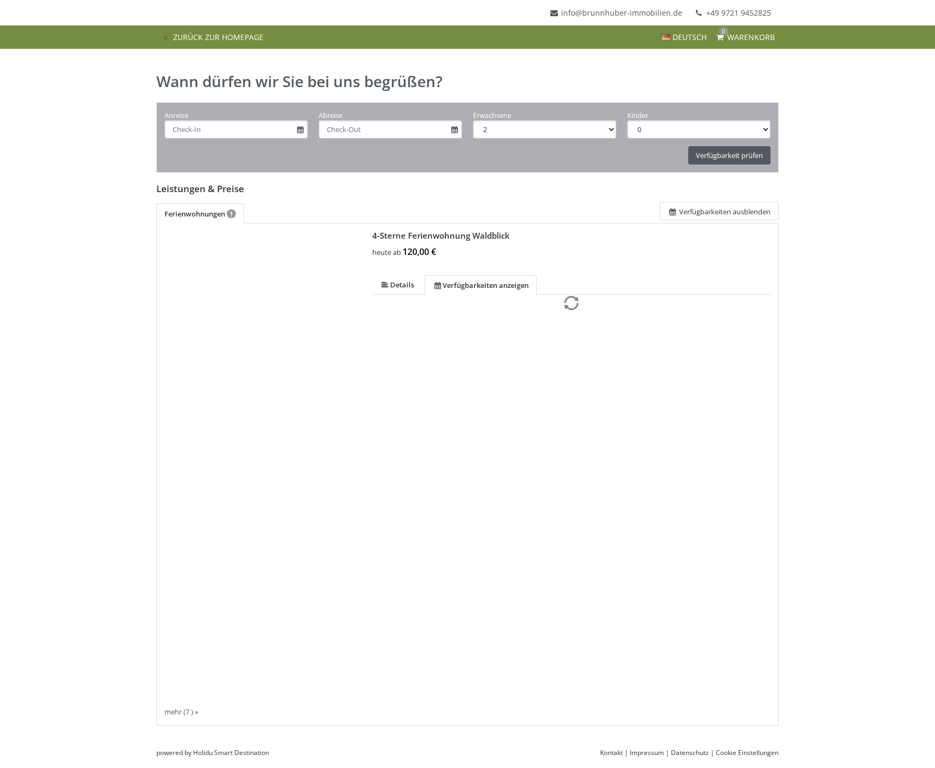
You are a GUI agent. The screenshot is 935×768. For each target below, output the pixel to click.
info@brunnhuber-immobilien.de (621, 13)
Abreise (331, 115)
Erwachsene (492, 115)
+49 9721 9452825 (737, 13)
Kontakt (611, 752)
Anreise (176, 115)
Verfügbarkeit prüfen (729, 155)
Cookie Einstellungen (747, 752)
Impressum (647, 752)
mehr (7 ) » (181, 711)
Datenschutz (690, 752)
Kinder (637, 115)
